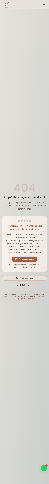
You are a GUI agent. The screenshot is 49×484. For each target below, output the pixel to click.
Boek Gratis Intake (26, 259)
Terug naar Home (26, 278)
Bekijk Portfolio (26, 285)
